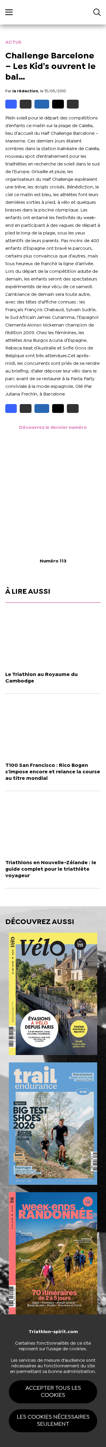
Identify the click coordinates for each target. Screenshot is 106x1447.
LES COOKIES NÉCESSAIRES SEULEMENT (53, 1421)
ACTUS (13, 42)
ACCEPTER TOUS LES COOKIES (53, 1392)
